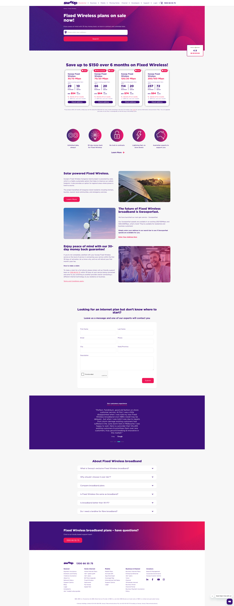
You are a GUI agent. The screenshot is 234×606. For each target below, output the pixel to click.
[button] (147, 579)
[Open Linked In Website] (149, 579)
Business (93, 3)
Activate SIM (109, 573)
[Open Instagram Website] (165, 579)
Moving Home (114, 3)
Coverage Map (109, 578)
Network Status (69, 580)
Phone (120, 338)
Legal (134, 109)
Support (146, 3)
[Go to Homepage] (70, 3)
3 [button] (118, 441)
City (81, 346)
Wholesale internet (132, 582)
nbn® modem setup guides (72, 591)
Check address (77, 102)
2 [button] (115, 441)
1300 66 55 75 (75, 272)
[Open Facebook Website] (154, 579)
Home (65, 8)
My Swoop (87, 584)
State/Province (123, 346)
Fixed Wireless (89, 580)
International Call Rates (112, 580)
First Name (84, 329)
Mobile (103, 3)
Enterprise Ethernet (132, 573)
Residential (82, 3)
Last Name (121, 329)
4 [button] (122, 441)
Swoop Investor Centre (153, 576)
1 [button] (111, 441)
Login (155, 3)
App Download (110, 576)
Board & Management (153, 571)
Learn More (72, 199)
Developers (135, 3)
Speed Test (87, 587)
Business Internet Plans (133, 571)
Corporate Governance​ (153, 573)
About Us (67, 578)
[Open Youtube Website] (160, 579)
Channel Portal (130, 587)
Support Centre (68, 582)
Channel (124, 3)
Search (96, 39)
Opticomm (87, 582)
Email (82, 338)
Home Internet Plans (90, 571)
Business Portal (130, 584)
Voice (127, 578)
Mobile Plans (109, 571)
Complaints (67, 589)
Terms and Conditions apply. (74, 281)
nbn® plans (87, 576)
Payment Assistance (70, 571)
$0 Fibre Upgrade (90, 578)
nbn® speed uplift (89, 573)
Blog (65, 584)
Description (84, 355)
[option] (117, 422)
